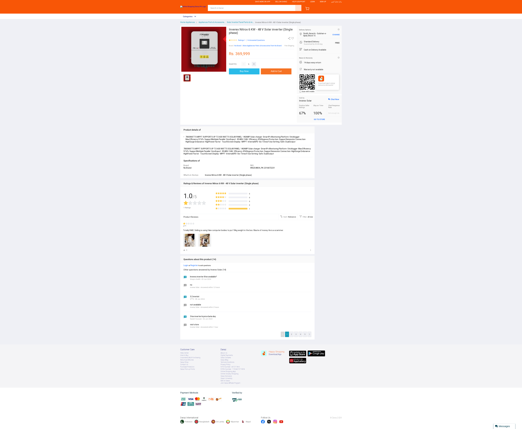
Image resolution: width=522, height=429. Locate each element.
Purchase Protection (187, 367)
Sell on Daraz (225, 381)
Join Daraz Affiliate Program (230, 383)
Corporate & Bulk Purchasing (190, 358)
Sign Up (323, 2)
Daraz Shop (184, 362)
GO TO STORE (319, 119)
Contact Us (184, 364)
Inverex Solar (305, 100)
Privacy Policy (225, 364)
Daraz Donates (226, 358)
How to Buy (184, 355)
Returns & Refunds (187, 360)
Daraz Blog (224, 360)
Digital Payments (227, 355)
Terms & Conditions (227, 362)
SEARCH (298, 8)
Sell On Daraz (281, 2)
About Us (224, 353)
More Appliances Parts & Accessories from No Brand (262, 46)
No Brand (237, 46)
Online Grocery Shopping (229, 374)
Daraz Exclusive (226, 376)
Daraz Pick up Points (187, 369)
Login (312, 2)
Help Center (184, 353)
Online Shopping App (228, 371)
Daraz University (226, 378)
